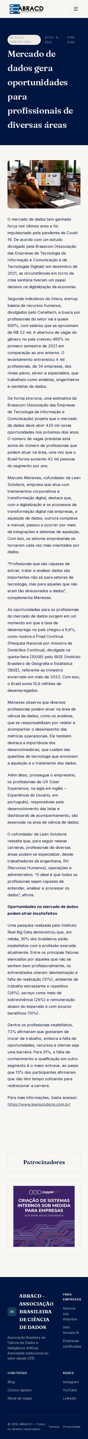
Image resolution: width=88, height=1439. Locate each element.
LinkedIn (70, 1398)
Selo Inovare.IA (71, 1330)
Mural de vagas (20, 1398)
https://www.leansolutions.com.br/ (39, 1104)
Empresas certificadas (72, 1343)
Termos (53, 1426)
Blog (11, 1382)
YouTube (70, 1390)
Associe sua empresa (70, 1313)
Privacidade (71, 1426)
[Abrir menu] (75, 9)
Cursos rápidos (20, 1390)
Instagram (71, 1382)
